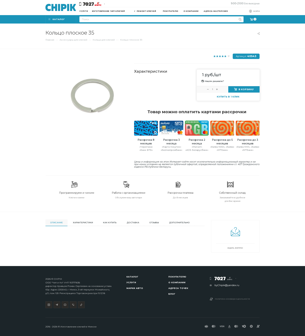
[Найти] (240, 19)
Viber (73, 304)
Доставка (133, 222)
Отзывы (154, 222)
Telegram (57, 304)
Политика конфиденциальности (232, 299)
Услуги (131, 282)
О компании (176, 282)
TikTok (81, 304)
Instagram (48, 304)
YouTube (65, 304)
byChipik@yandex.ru (226, 285)
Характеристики (83, 222)
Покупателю (177, 276)
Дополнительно (179, 222)
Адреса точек (178, 288)
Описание (56, 222)
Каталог (132, 276)
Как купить (110, 222)
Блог (171, 294)
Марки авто (134, 288)
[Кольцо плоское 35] (92, 94)
